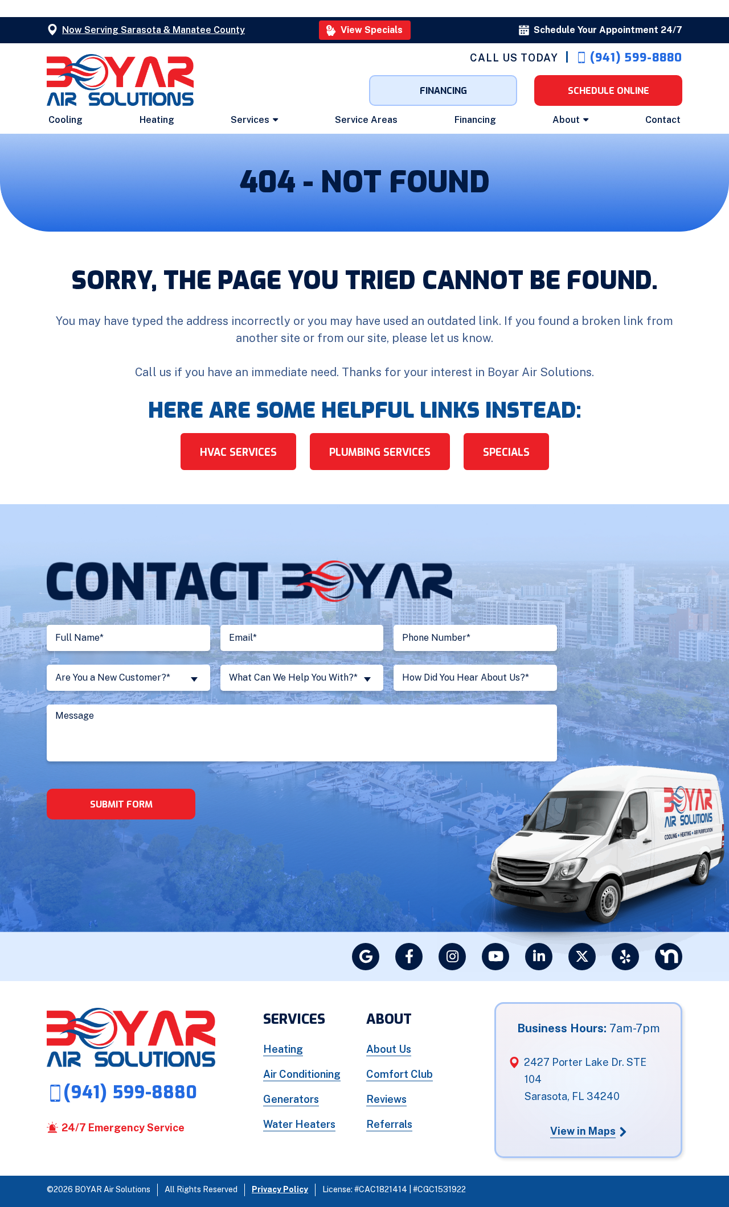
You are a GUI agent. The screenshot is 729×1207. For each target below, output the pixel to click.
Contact (663, 119)
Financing (475, 119)
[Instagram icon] (452, 956)
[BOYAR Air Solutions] (120, 79)
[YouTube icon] (495, 956)
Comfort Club (399, 1074)
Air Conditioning (302, 1074)
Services (250, 119)
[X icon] (582, 956)
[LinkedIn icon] (538, 956)
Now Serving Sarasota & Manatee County (153, 29)
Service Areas (366, 119)
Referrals (389, 1124)
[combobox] (128, 678)
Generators (291, 1099)
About (566, 119)
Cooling (65, 119)
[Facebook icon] (409, 956)
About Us (388, 1049)
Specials (506, 452)
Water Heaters (299, 1124)
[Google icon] (365, 956)
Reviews (386, 1099)
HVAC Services (238, 452)
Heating (157, 119)
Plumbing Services (380, 452)
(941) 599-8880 (636, 57)
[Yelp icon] (625, 956)
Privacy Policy (280, 1189)
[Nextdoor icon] (668, 956)
